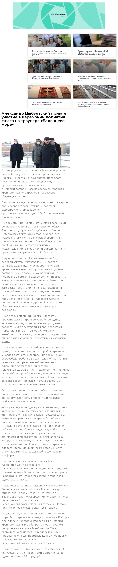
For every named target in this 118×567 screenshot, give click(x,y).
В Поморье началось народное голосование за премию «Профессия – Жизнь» (94, 78)
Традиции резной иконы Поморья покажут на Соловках (47, 103)
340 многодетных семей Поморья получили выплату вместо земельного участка (49, 53)
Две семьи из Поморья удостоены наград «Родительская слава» (47, 78)
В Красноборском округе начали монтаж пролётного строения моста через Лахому (93, 104)
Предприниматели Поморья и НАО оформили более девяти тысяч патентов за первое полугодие (93, 53)
